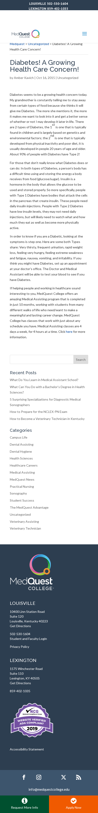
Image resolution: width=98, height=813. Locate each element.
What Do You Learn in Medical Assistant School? (44, 380)
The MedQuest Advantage (29, 507)
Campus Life (18, 437)
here (69, 331)
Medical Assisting (22, 472)
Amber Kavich (24, 78)
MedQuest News (22, 479)
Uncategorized (67, 78)
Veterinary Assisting (24, 521)
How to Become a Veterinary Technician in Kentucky (47, 419)
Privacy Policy (19, 647)
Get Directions (20, 626)
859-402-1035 (57, 9)
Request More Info (24, 807)
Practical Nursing (22, 486)
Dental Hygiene (21, 451)
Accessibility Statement (27, 749)
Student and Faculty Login (28, 639)
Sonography (18, 493)
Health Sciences (21, 458)
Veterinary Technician (25, 528)
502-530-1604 (57, 4)
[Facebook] (23, 777)
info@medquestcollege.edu (49, 789)
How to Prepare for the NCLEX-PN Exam (38, 412)
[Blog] (78, 777)
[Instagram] (38, 777)
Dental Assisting (22, 444)
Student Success (22, 500)
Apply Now (73, 807)
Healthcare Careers (24, 465)
